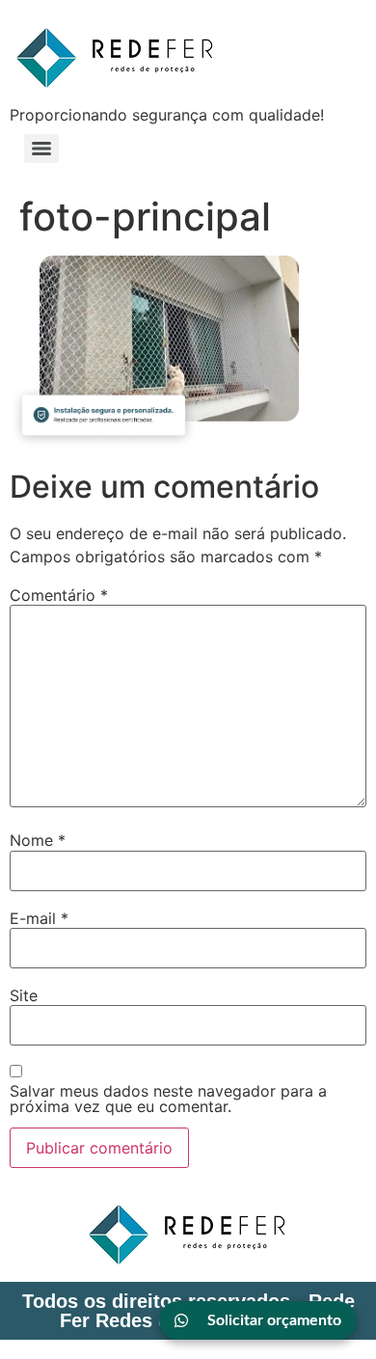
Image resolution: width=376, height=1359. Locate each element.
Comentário (59, 595)
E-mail (39, 918)
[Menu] (41, 148)
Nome (38, 840)
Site (24, 995)
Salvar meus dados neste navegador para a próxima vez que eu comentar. (168, 1098)
